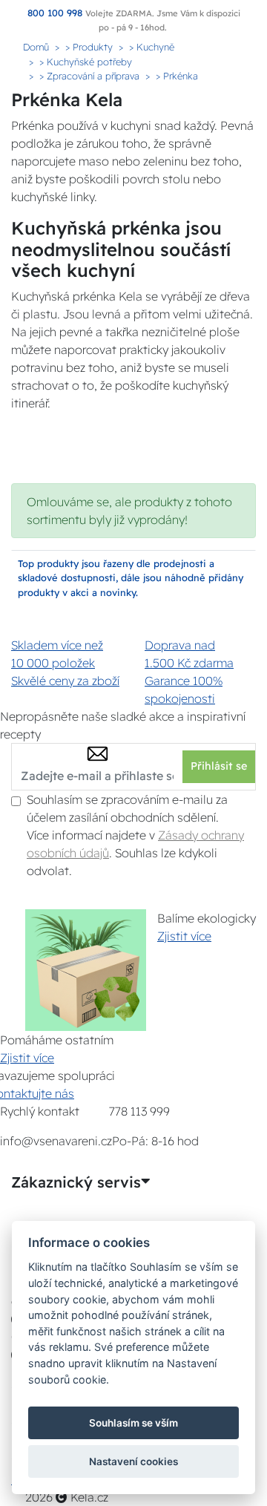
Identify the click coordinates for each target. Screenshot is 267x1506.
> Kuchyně (151, 47)
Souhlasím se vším (133, 1423)
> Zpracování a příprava (89, 76)
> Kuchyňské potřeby (85, 62)
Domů (36, 47)
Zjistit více (184, 936)
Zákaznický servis (76, 1182)
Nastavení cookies (133, 1461)
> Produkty (89, 47)
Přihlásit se (219, 766)
